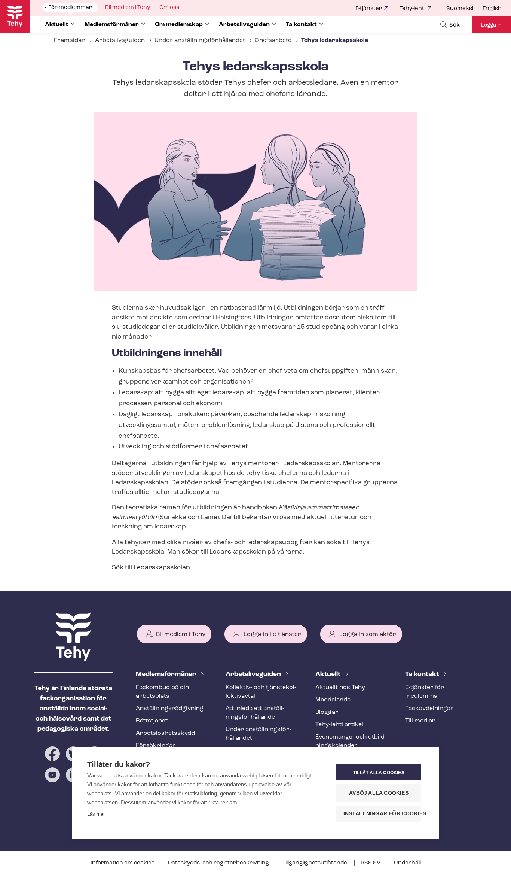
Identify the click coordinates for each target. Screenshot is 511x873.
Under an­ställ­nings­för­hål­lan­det (199, 40)
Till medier (420, 721)
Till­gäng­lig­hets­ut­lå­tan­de (315, 863)
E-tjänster (368, 9)
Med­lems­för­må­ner (167, 674)
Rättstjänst (152, 721)
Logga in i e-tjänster (272, 634)
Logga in (491, 25)
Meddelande (333, 700)
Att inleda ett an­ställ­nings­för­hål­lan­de (255, 713)
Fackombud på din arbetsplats (162, 692)
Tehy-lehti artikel (339, 725)
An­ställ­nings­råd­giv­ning (170, 709)
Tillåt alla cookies (378, 772)
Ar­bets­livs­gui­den (254, 674)
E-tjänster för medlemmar (424, 692)
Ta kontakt (422, 674)
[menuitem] (464, 9)
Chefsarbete (273, 40)
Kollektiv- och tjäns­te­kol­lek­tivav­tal (261, 692)
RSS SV (371, 863)
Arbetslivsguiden (120, 40)
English (492, 9)
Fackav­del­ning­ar (429, 709)
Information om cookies (123, 863)
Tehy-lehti (412, 9)
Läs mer (96, 814)
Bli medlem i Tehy (180, 634)
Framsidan (69, 40)
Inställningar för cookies (382, 813)
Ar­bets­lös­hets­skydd (165, 733)
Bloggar (327, 712)
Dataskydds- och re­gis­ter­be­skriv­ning (219, 863)
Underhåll (407, 863)
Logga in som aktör (367, 634)
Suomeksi (459, 9)
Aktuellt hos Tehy (340, 688)
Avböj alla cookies (379, 793)
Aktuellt (328, 674)
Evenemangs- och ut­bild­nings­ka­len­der (350, 741)
